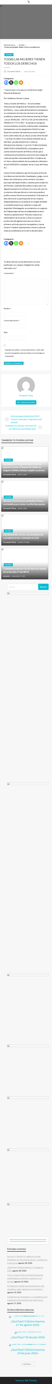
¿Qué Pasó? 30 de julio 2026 (28, 1337)
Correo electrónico (12, 320)
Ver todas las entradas (26, 402)
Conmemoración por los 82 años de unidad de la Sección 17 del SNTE (24, 570)
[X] (11, 82)
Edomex (22, 45)
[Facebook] (6, 82)
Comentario (9, 273)
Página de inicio (9, 45)
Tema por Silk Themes (26, 1380)
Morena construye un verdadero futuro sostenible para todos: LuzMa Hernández (24, 502)
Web (6, 332)
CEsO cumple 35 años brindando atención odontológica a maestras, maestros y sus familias (25, 1278)
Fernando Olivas (14, 71)
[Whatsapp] (16, 82)
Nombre (7, 308)
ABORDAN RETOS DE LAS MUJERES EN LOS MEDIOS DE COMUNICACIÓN (23, 536)
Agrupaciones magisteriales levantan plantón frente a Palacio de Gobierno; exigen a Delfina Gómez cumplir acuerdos (24, 467)
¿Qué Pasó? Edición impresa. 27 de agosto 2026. (28, 1323)
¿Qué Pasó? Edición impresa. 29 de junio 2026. (28, 1351)
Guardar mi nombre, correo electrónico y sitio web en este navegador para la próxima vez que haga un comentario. (25, 353)
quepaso (6, 576)
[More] (21, 82)
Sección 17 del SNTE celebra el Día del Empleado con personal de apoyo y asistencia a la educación (27, 1259)
